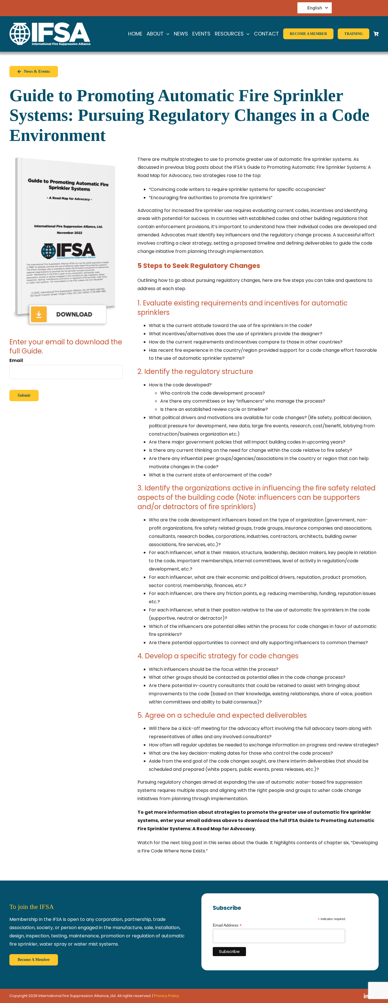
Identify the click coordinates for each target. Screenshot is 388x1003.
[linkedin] (366, 996)
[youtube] (376, 996)
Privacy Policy (166, 995)
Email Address (227, 925)
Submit (24, 395)
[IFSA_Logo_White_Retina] (50, 24)
